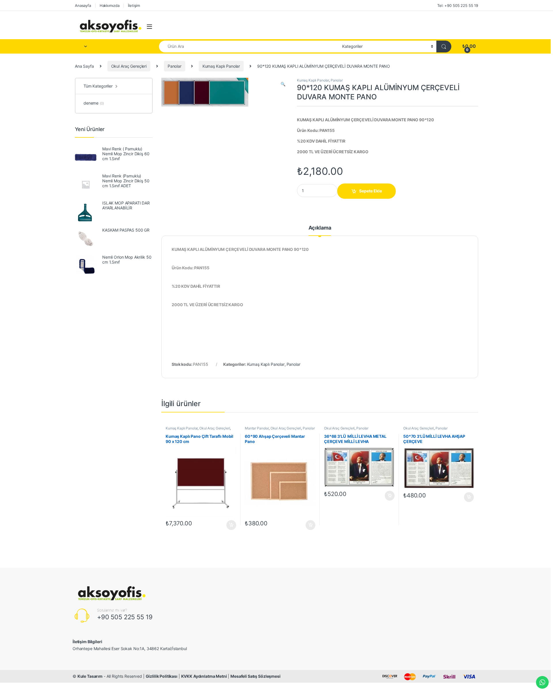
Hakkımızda (110, 5)
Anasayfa (83, 5)
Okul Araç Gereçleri (129, 66)
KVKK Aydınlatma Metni (204, 676)
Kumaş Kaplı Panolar (221, 66)
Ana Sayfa (84, 66)
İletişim (134, 5)
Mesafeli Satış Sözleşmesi (255, 676)
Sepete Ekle (370, 190)
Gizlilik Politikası (161, 676)
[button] (283, 84)
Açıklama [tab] (319, 228)
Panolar (174, 66)
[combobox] (249, 46)
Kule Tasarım (90, 676)
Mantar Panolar (257, 428)
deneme (94, 103)
